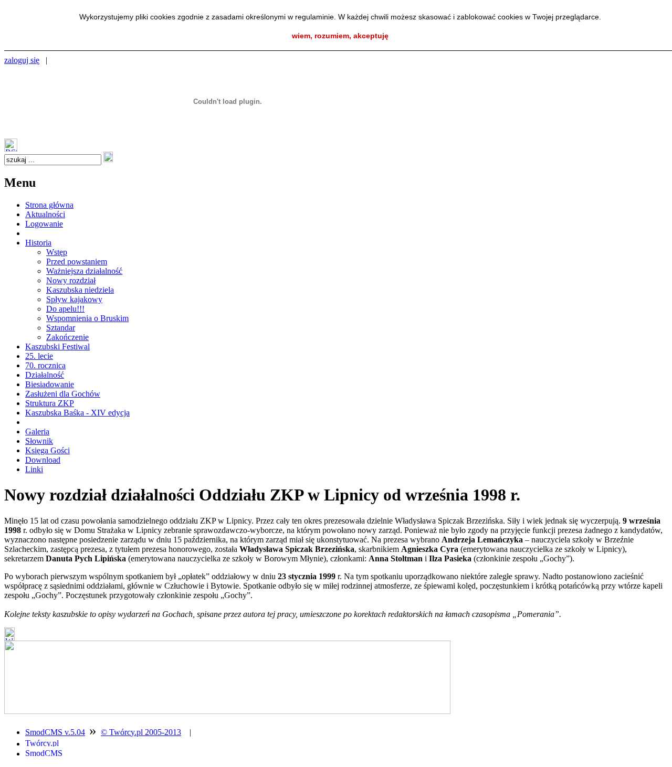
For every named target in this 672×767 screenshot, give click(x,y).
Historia (38, 242)
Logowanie (44, 223)
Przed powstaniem (76, 261)
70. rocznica (45, 365)
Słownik (39, 440)
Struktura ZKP (49, 403)
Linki (34, 469)
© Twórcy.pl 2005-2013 (141, 732)
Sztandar (60, 327)
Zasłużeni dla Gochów (62, 393)
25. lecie (39, 355)
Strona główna (49, 204)
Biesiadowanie (49, 384)
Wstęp (56, 252)
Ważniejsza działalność (84, 271)
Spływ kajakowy (74, 299)
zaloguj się (21, 60)
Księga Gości (47, 450)
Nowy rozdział (71, 280)
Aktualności (45, 214)
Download (42, 459)
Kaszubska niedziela (80, 289)
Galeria (37, 431)
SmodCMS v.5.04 (55, 732)
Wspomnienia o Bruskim (87, 318)
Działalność (44, 374)
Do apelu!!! (65, 308)
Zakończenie (67, 337)
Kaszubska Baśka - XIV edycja (77, 412)
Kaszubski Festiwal (57, 346)
